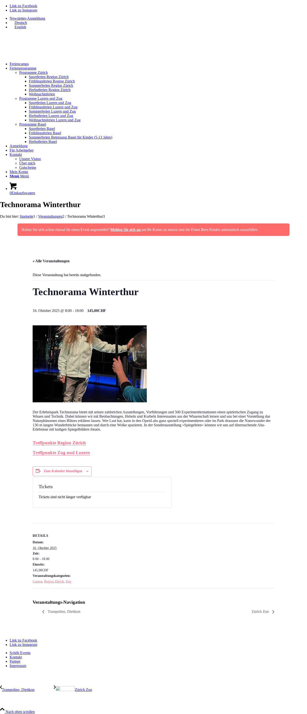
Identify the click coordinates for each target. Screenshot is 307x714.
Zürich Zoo (261, 611)
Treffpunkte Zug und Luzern (61, 452)
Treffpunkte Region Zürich (59, 442)
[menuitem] (158, 18)
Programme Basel (32, 124)
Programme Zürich (33, 72)
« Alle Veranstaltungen (51, 261)
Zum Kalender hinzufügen (63, 471)
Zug (68, 581)
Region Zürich (54, 581)
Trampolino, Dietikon (63, 611)
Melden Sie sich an (126, 230)
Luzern (37, 581)
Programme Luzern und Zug (40, 98)
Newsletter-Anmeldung (27, 18)
